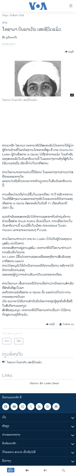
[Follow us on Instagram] (22, 406)
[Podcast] (47, 406)
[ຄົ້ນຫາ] (63, 470)
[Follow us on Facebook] (5, 406)
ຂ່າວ (4, 22)
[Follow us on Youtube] (14, 406)
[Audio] (45, 470)
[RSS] (39, 406)
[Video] (27, 470)
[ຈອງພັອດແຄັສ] (55, 406)
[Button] (69, 52)
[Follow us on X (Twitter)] (30, 406)
